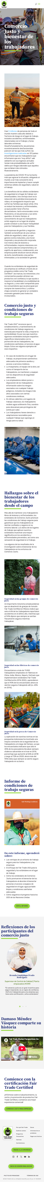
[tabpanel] (22, 968)
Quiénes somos (21, 1130)
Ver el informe (22, 906)
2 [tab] (23, 1007)
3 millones (12, 131)
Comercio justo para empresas (18, 1109)
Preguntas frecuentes (20, 1135)
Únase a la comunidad (22, 1150)
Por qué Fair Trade (22, 1127)
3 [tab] (26, 1007)
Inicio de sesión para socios (21, 1166)
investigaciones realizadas (15, 153)
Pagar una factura (36, 1136)
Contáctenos (20, 1143)
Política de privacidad (11, 1175)
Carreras (18, 1139)
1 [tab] (20, 1007)
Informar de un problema (35, 1132)
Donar (32, 1127)
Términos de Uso (32, 1175)
